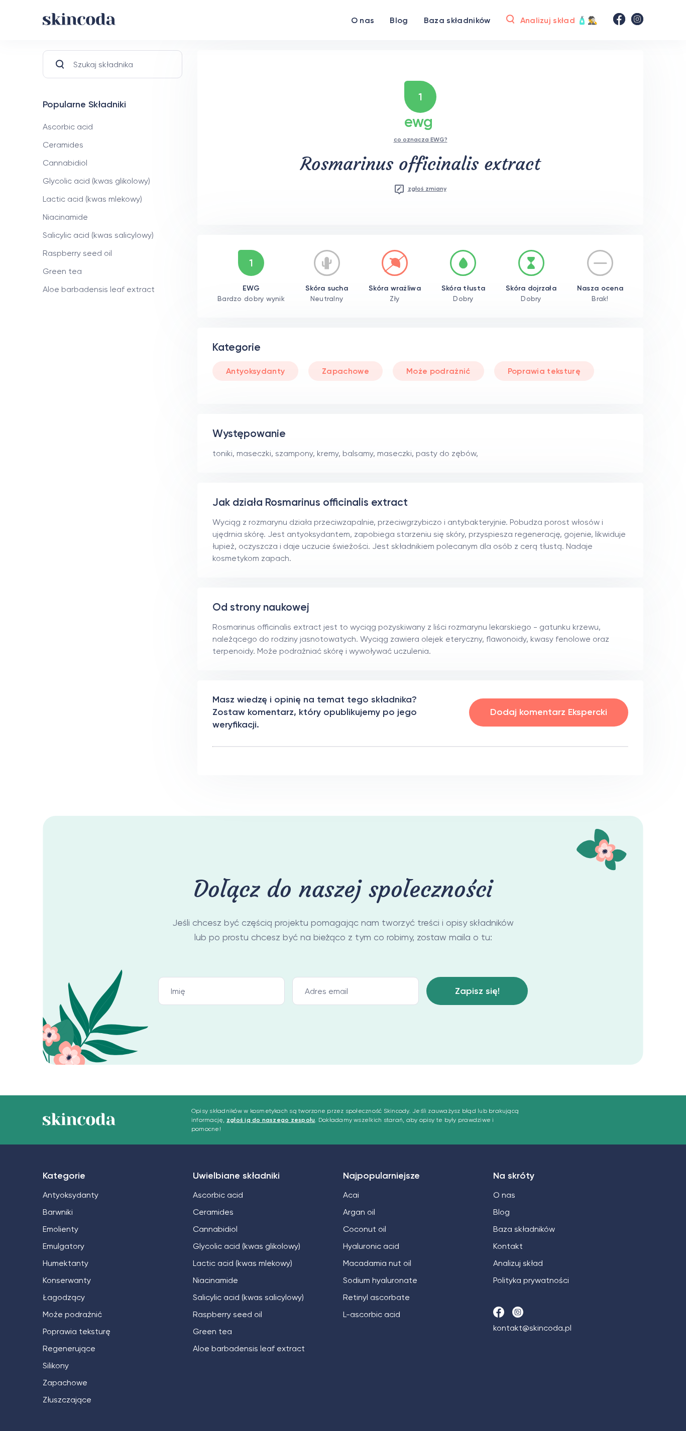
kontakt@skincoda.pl (532, 1328)
